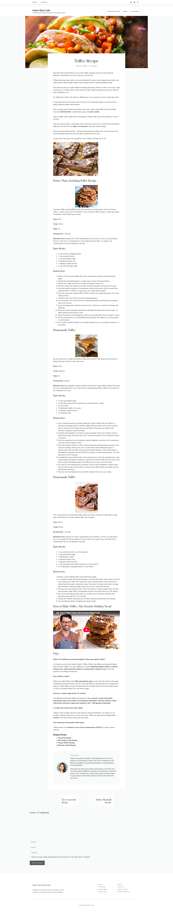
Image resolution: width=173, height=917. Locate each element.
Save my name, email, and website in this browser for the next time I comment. (61, 857)
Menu (125, 11)
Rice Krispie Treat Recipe (67, 740)
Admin (94, 66)
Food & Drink (103, 889)
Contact (44, 2)
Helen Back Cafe (41, 10)
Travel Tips (102, 891)
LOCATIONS (102, 887)
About (34, 2)
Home (100, 884)
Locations (135, 11)
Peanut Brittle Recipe (66, 743)
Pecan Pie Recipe (64, 738)
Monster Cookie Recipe (67, 745)
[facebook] (134, 2)
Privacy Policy (123, 889)
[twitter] (131, 2)
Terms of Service (123, 891)
